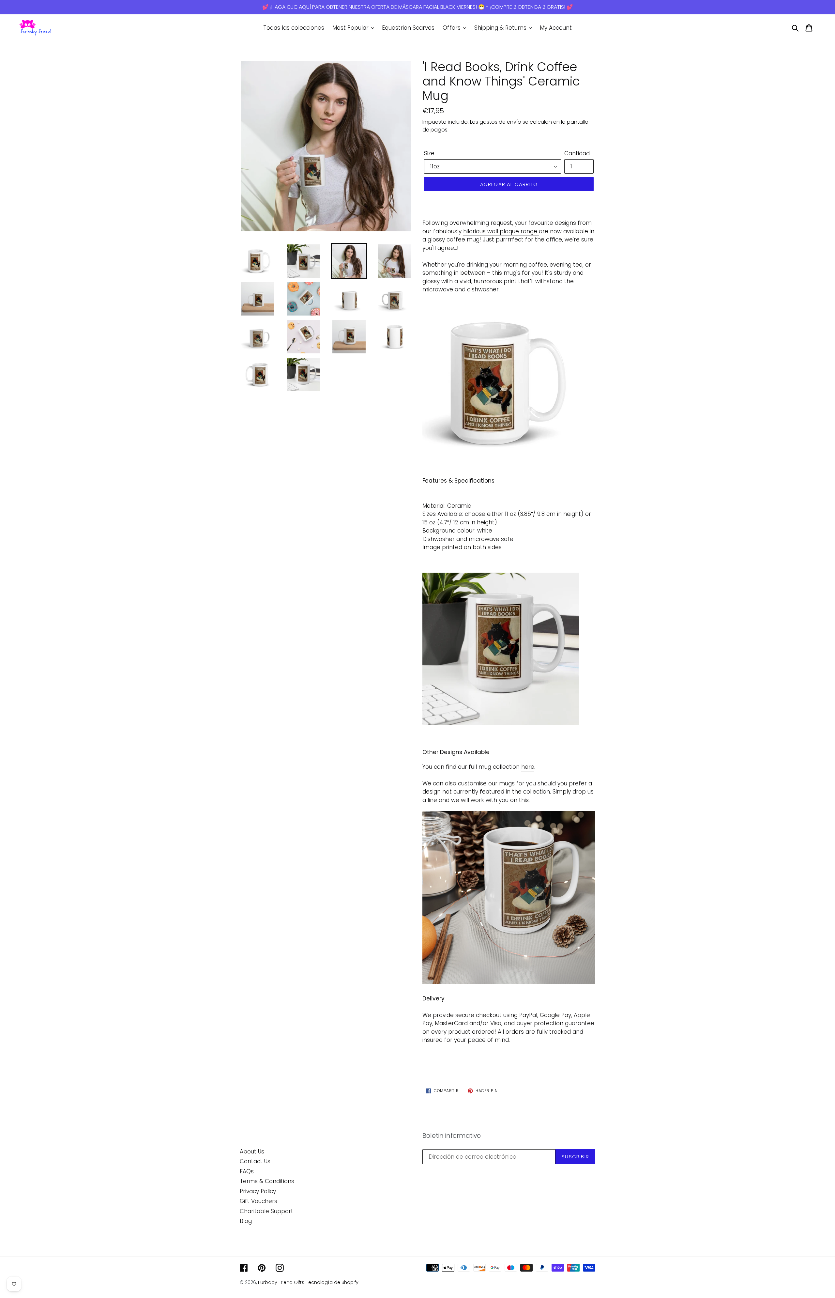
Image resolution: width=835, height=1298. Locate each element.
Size (429, 153)
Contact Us (255, 1161)
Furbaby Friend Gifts (281, 1282)
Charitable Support (266, 1211)
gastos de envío (500, 122)
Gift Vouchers (258, 1201)
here (527, 767)
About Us (252, 1151)
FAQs (247, 1171)
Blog (246, 1221)
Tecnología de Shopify (332, 1282)
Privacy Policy (258, 1191)
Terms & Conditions (267, 1181)
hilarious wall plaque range (500, 231)
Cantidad (577, 153)
